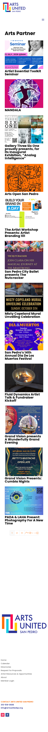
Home (3, 660)
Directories (6, 667)
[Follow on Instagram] (3, 715)
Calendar (5, 664)
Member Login (7, 681)
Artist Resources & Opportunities (16, 674)
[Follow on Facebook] (7, 715)
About (4, 678)
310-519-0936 (7, 704)
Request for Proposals (11, 671)
